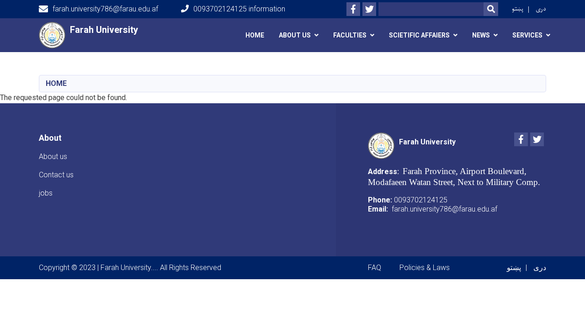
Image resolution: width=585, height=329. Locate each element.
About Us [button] (295, 35)
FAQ (374, 267)
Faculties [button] (350, 35)
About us (53, 156)
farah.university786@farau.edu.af (105, 9)
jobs (46, 193)
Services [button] (527, 35)
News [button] (481, 35)
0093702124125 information (239, 9)
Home (254, 35)
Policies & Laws (424, 267)
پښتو (517, 9)
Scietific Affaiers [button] (419, 35)
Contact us (56, 174)
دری (541, 9)
